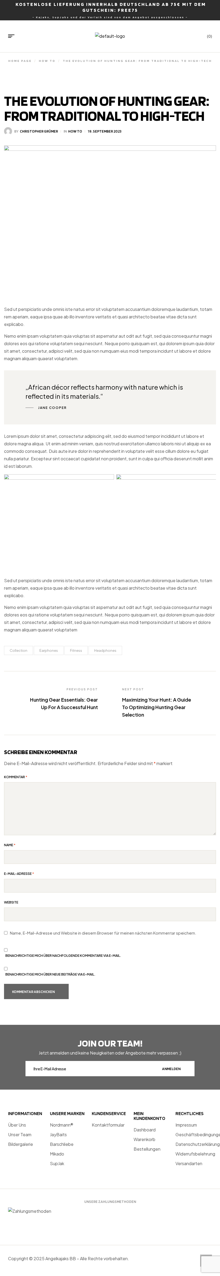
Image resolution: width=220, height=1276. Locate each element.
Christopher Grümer (39, 131)
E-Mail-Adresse (19, 874)
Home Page (20, 61)
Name (10, 845)
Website (11, 902)
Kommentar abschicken (33, 991)
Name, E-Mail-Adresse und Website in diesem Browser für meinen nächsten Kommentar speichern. (103, 933)
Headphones (105, 650)
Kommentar (15, 777)
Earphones (48, 650)
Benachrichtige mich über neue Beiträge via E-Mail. (50, 974)
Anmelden (171, 1069)
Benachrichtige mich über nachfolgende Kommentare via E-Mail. (63, 956)
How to (47, 61)
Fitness (76, 650)
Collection (18, 650)
